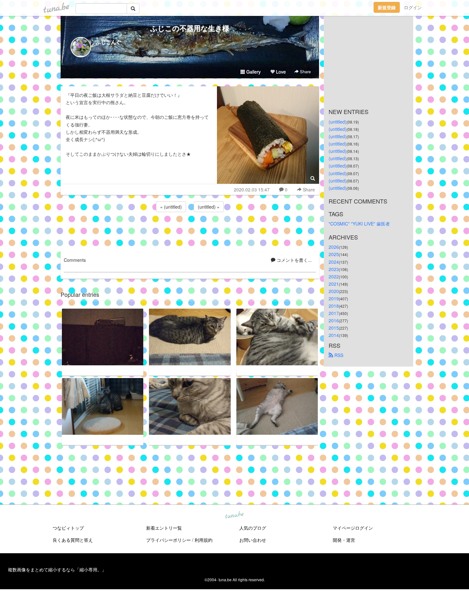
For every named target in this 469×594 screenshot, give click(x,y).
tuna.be (234, 515)
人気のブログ (252, 528)
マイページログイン (353, 528)
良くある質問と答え (73, 540)
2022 (334, 276)
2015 (334, 328)
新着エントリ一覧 (164, 528)
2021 (334, 284)
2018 (334, 306)
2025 (334, 254)
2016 (334, 320)
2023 (334, 269)
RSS (338, 355)
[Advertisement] (190, 230)
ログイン (413, 7)
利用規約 (203, 540)
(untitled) (337, 121)
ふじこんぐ (108, 42)
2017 (334, 313)
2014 (334, 335)
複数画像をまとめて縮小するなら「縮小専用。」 (57, 569)
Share (305, 71)
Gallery (253, 71)
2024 (334, 262)
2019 (334, 298)
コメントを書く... (293, 260)
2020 (334, 291)
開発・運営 (344, 540)
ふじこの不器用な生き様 (189, 28)
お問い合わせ (252, 540)
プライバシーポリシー (168, 540)
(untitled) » (209, 207)
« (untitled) (171, 207)
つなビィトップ (68, 528)
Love (280, 71)
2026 (334, 247)
